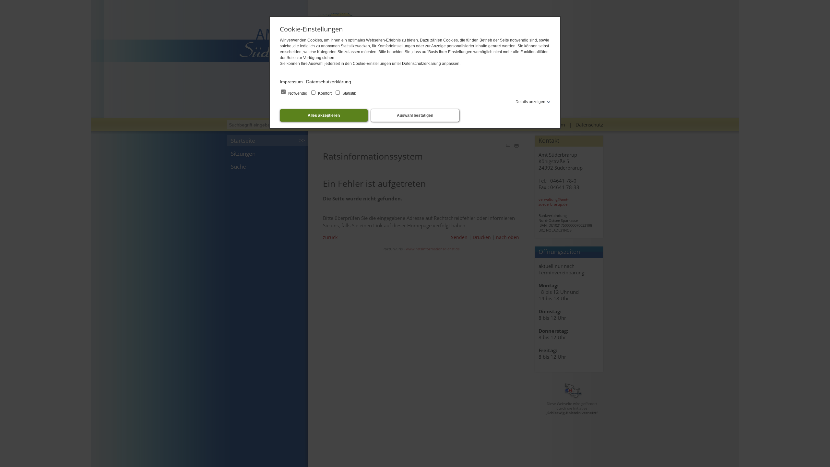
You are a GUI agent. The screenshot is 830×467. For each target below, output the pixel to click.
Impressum (291, 81)
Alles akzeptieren (324, 115)
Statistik (348, 93)
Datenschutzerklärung (328, 81)
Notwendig (297, 93)
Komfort (325, 93)
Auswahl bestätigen (415, 115)
